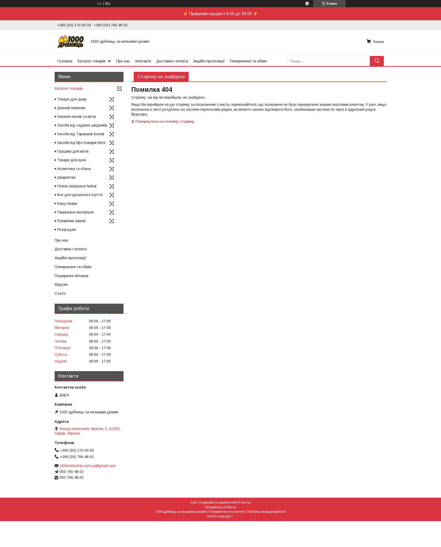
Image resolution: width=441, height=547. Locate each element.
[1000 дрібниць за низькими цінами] (70, 41)
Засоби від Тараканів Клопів (80, 134)
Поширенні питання (71, 276)
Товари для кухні (71, 160)
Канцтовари (67, 203)
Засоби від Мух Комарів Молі (81, 143)
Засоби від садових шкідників (82, 125)
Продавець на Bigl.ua (220, 507)
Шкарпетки (66, 177)
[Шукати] (377, 61)
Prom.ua (245, 502)
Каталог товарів (91, 61)
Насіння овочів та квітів (76, 117)
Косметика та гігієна (74, 169)
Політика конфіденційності (266, 512)
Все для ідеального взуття (80, 195)
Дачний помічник (71, 108)
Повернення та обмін (248, 61)
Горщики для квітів (73, 151)
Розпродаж (66, 229)
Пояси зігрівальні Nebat (76, 186)
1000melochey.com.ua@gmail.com (87, 466)
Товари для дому (72, 99)
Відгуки (61, 284)
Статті (60, 293)
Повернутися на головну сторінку (165, 121)
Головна (64, 61)
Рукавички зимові (71, 221)
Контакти (143, 61)
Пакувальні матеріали (75, 212)
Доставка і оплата (172, 61)
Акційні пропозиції (209, 61)
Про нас (123, 61)
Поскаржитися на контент (226, 512)
